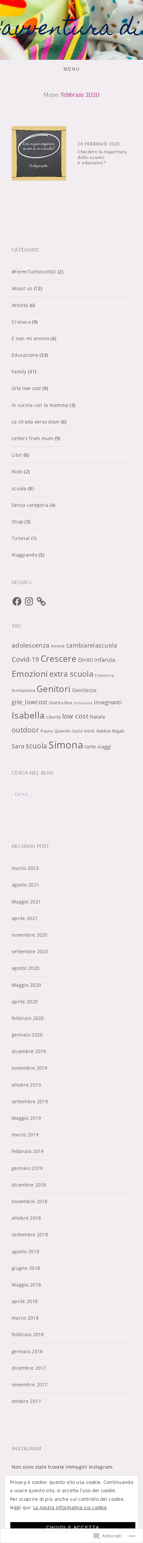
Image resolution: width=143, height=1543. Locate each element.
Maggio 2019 (26, 1118)
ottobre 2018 (26, 1218)
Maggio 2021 (26, 901)
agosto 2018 (25, 1251)
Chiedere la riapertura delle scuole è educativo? (101, 157)
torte (90, 746)
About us (22, 288)
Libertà (53, 717)
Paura (47, 731)
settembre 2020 (30, 951)
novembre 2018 (30, 1201)
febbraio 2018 (28, 1334)
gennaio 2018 (27, 1351)
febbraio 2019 (28, 1151)
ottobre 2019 (26, 1085)
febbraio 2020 (28, 1018)
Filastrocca (104, 675)
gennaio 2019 (27, 1168)
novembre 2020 (30, 935)
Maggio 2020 (26, 985)
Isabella (28, 715)
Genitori (54, 689)
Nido (17, 471)
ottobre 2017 (26, 1401)
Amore (58, 646)
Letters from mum (32, 438)
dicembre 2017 (29, 1368)
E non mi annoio (30, 338)
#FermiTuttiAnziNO (34, 272)
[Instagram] (29, 601)
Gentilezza (84, 690)
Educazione (25, 355)
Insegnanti (108, 702)
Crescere (59, 658)
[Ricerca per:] (71, 794)
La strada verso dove (36, 422)
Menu (72, 69)
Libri (17, 455)
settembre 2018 (30, 1234)
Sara (18, 746)
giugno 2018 (26, 1268)
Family (19, 371)
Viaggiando (24, 555)
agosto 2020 (25, 968)
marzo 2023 (25, 868)
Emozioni (30, 673)
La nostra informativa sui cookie (70, 1507)
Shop (17, 521)
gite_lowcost (29, 702)
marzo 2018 (25, 1318)
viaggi (104, 746)
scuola (19, 488)
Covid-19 (25, 659)
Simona (66, 744)
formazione (23, 690)
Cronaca (21, 322)
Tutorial (21, 538)
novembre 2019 (30, 1068)
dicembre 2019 (29, 1051)
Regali (118, 731)
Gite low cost (26, 388)
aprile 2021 (25, 918)
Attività (20, 305)
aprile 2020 (25, 1001)
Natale (97, 716)
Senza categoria (30, 505)
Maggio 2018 (26, 1284)
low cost (75, 716)
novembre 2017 (30, 1384)
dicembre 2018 (29, 1185)
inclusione (83, 703)
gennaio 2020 (27, 1035)
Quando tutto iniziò (74, 731)
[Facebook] (17, 601)
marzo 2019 (25, 1134)
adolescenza (31, 645)
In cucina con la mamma (40, 405)
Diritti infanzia (96, 659)
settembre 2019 (30, 1101)
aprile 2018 (25, 1301)
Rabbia (103, 731)
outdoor (25, 729)
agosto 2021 (25, 885)
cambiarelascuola (91, 645)
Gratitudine (60, 703)
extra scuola (71, 673)
